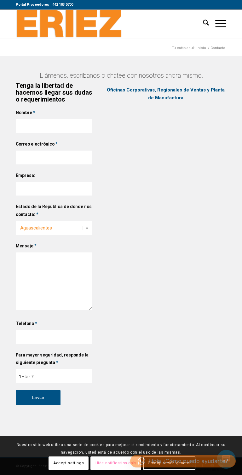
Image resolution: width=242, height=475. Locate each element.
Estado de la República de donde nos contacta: (54, 210)
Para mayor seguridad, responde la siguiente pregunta (52, 358)
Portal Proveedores (32, 5)
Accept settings (68, 463)
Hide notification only (115, 463)
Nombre (25, 112)
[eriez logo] (69, 24)
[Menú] (217, 24)
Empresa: (25, 175)
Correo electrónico (36, 143)
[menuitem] (32, 4)
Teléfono (26, 323)
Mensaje (26, 245)
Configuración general (169, 463)
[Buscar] (203, 24)
